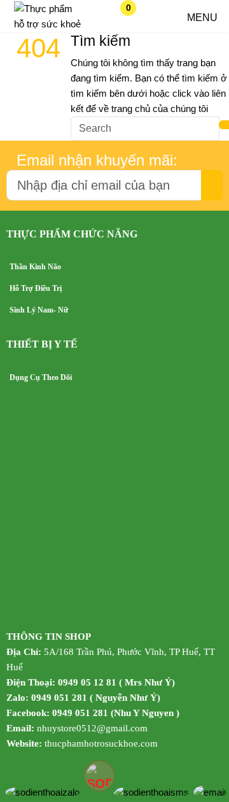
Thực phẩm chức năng (71, 234)
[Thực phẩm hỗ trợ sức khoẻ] (49, 23)
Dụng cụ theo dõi (41, 377)
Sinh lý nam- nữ (39, 310)
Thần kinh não (35, 266)
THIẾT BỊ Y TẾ (42, 344)
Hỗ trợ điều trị (36, 288)
